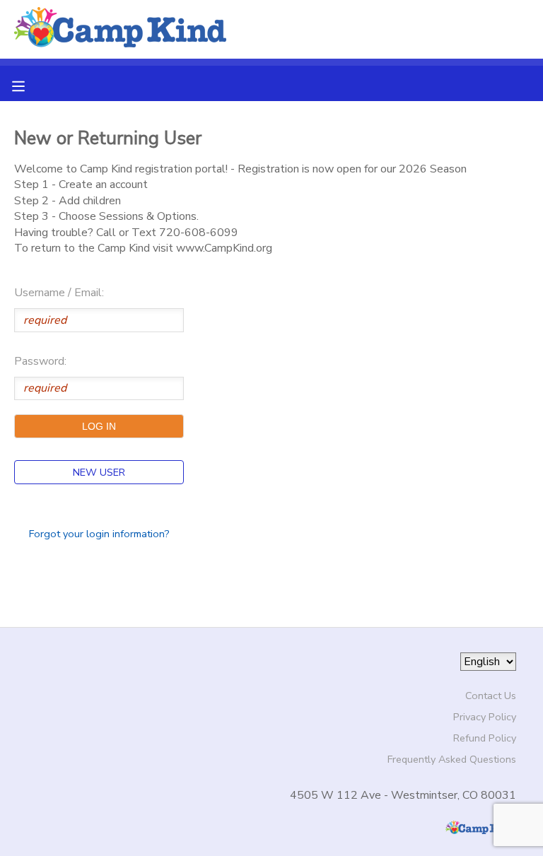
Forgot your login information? (99, 534)
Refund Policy (484, 738)
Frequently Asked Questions (451, 759)
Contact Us (490, 695)
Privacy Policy (484, 717)
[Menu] (29, 85)
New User (99, 472)
